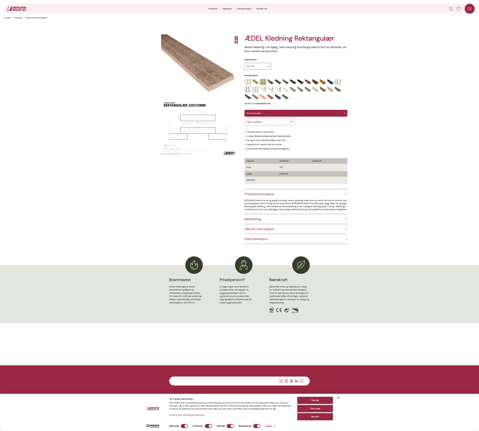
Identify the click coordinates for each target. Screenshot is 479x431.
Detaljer (268, 426)
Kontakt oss (261, 8)
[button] (198, 64)
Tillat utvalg (315, 408)
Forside (7, 18)
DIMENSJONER (250, 59)
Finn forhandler (253, 113)
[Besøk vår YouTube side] (301, 380)
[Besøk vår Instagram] (286, 380)
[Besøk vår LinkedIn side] (296, 380)
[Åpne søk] (451, 9)
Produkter (212, 8)
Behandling (252, 219)
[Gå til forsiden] (16, 8)
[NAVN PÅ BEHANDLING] (247, 81)
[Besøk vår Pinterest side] (291, 381)
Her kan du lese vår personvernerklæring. (186, 415)
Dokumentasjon (244, 8)
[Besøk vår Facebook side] (281, 381)
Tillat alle (315, 400)
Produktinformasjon (259, 194)
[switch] (208, 426)
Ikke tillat (315, 417)
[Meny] (470, 9)
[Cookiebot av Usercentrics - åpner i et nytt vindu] (153, 426)
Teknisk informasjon (259, 229)
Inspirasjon (227, 8)
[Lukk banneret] (338, 397)
